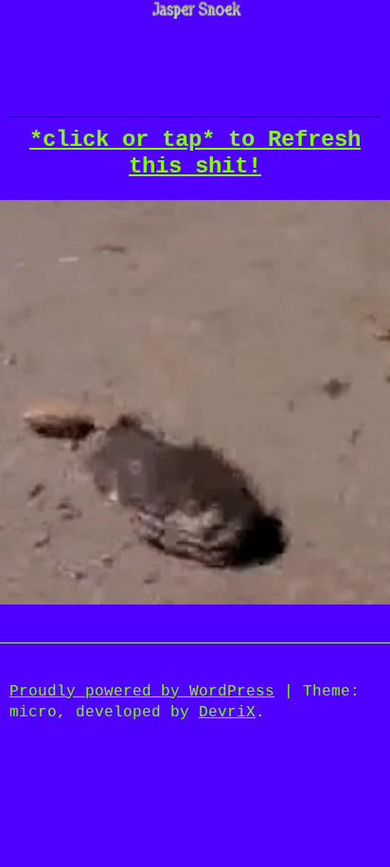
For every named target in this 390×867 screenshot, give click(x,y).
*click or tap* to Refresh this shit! (195, 153)
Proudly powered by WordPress (142, 691)
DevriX (227, 712)
